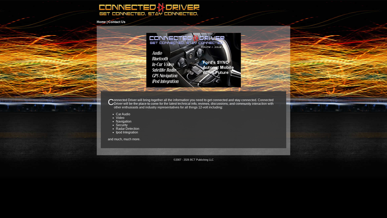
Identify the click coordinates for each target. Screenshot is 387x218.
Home (101, 22)
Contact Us (116, 22)
